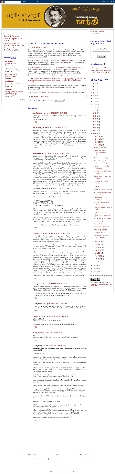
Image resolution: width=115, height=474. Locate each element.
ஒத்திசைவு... (9, 89)
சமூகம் (47, 96)
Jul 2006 (98, 244)
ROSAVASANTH (38, 233)
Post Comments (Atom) (45, 459)
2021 (94, 89)
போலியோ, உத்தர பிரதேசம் (102, 158)
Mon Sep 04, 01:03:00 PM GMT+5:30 (57, 233)
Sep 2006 (98, 145)
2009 (94, 125)
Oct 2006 (98, 142)
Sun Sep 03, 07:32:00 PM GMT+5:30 (56, 153)
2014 (94, 110)
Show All (22, 99)
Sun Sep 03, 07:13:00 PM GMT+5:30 (55, 113)
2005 (94, 265)
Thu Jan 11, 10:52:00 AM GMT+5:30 (54, 346)
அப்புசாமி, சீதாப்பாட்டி (100, 224)
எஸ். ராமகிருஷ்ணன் (11, 74)
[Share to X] (59, 100)
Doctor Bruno (38, 316)
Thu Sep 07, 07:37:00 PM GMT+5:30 (55, 316)
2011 (94, 119)
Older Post (83, 455)
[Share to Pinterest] (63, 100)
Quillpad (96, 186)
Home (58, 455)
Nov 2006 (98, 139)
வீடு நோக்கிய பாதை (10, 63)
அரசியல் (41, 96)
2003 (94, 271)
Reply (35, 122)
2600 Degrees (72, 471)
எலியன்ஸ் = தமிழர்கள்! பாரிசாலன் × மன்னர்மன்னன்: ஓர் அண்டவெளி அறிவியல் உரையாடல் (14, 93)
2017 (94, 101)
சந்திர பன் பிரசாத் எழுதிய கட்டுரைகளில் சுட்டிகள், (47, 92)
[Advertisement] (57, 33)
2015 (94, 107)
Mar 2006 (98, 256)
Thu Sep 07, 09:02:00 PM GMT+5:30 (50, 332)
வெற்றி (35, 332)
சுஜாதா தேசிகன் (10, 68)
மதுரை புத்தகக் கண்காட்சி (102, 215)
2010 (94, 122)
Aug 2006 (98, 241)
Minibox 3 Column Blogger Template (48, 471)
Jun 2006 (98, 247)
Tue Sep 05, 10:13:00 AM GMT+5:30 (55, 304)
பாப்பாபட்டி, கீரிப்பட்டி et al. (102, 232)
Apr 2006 (98, 253)
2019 (94, 95)
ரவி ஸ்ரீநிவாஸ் (37, 113)
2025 (94, 84)
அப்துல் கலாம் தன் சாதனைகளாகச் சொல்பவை (100, 153)
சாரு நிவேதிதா (9, 81)
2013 (94, 113)
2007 (94, 131)
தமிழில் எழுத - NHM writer (99, 68)
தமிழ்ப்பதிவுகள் (34, 96)
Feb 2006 (98, 259)
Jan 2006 (98, 262)
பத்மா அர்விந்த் (37, 127)
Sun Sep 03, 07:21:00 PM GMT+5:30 (55, 127)
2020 (94, 92)
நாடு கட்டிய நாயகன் (100, 147)
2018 (94, 98)
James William (63, 471)
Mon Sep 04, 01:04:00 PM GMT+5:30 (55, 284)
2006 (94, 133)
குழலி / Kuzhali (38, 153)
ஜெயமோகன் (9, 61)
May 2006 (98, 250)
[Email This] (55, 100)
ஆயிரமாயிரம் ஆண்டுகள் (101, 227)
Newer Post (32, 455)
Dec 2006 (98, 136)
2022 (94, 87)
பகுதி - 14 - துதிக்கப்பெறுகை (13, 70)
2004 (94, 268)
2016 (94, 104)
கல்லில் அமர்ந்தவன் (10, 76)
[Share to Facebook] (61, 100)
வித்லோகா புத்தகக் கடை (101, 213)
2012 (94, 116)
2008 (94, 128)
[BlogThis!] (57, 100)
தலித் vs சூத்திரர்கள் (100, 229)
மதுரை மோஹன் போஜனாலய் (103, 189)
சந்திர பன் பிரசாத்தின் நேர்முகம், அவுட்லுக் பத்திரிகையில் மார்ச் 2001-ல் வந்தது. (54, 60)
